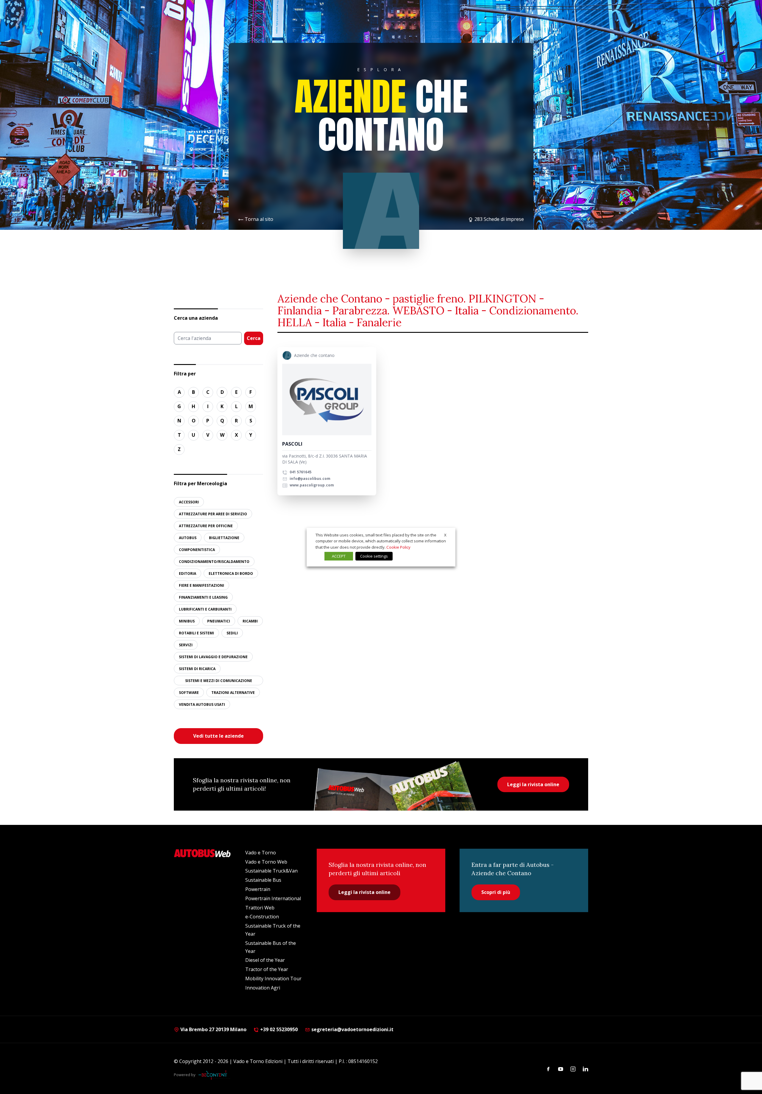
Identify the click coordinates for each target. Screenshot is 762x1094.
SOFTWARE (189, 692)
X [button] (445, 534)
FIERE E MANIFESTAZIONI (201, 585)
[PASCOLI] (327, 399)
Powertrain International (273, 898)
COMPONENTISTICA (197, 549)
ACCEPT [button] (339, 556)
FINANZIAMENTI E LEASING (203, 597)
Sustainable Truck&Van (271, 870)
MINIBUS (187, 621)
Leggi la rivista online (533, 784)
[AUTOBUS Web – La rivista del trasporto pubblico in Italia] (202, 853)
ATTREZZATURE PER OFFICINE (206, 525)
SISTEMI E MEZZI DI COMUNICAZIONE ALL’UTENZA (218, 681)
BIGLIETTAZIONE (224, 537)
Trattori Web (259, 907)
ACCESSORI (189, 502)
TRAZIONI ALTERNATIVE (233, 692)
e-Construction (262, 916)
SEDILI (232, 633)
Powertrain (257, 889)
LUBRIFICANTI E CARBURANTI (205, 609)
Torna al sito (259, 219)
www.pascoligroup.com (311, 485)
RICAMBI (250, 621)
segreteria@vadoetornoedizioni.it (352, 1029)
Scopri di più (495, 892)
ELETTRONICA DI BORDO (231, 573)
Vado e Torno (260, 852)
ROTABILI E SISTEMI (196, 633)
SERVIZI (186, 644)
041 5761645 (300, 472)
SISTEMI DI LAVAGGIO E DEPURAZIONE (213, 656)
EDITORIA (187, 573)
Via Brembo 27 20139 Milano (212, 1029)
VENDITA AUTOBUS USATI (202, 704)
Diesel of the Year (265, 960)
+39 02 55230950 (278, 1029)
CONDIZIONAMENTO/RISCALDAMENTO (214, 561)
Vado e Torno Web (266, 862)
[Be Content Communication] (214, 1075)
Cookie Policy (398, 547)
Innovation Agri (262, 987)
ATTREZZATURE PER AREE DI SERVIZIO (213, 513)
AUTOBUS (187, 537)
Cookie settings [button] (374, 556)
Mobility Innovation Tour (273, 978)
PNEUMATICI (218, 621)
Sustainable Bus (263, 880)
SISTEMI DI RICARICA (197, 668)
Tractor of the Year (266, 969)
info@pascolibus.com (310, 478)
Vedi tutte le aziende (218, 736)
